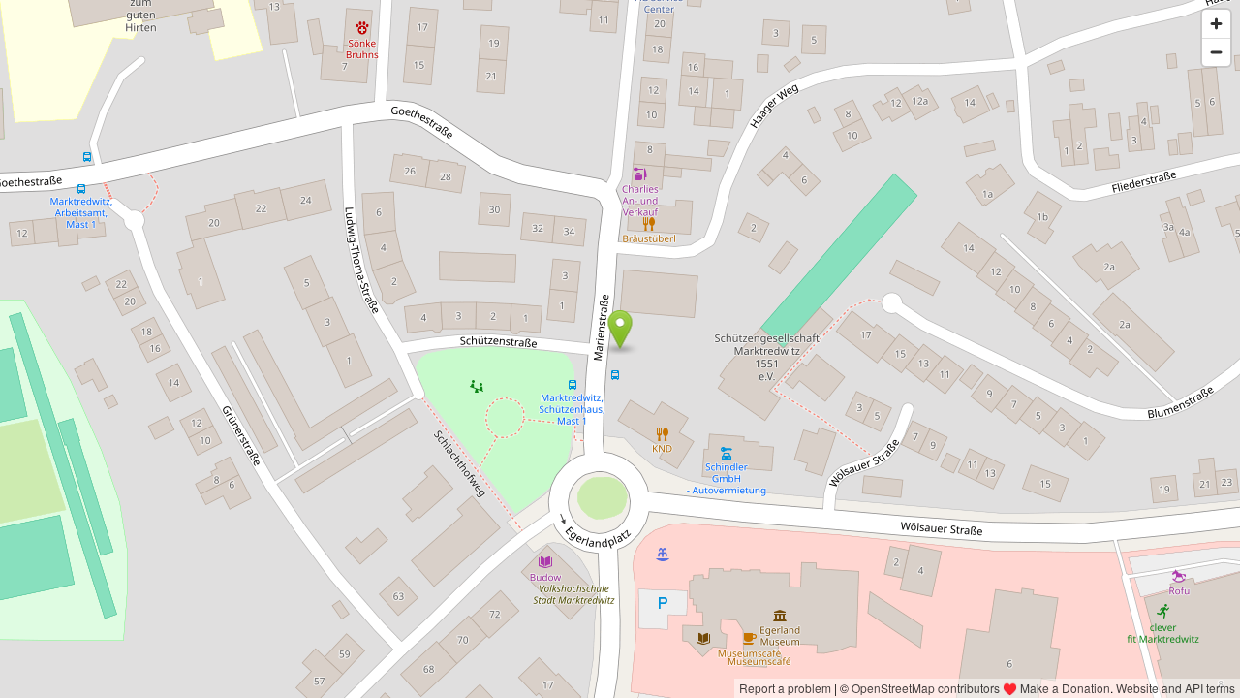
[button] (620, 329)
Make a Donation (1065, 688)
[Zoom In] (1216, 24)
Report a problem (785, 688)
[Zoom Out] (1216, 52)
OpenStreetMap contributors (926, 688)
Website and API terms (1175, 688)
